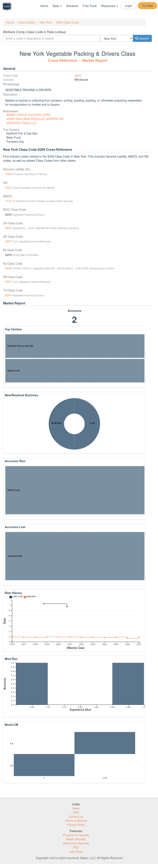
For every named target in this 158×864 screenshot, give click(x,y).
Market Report (94, 60)
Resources (108, 6)
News (76, 808)
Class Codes (27, 22)
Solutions (72, 6)
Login (128, 6)
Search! (143, 38)
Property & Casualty (76, 835)
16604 (9, 174)
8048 (8, 268)
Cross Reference (62, 60)
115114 (10, 201)
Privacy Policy (76, 825)
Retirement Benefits (76, 843)
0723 (8, 187)
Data (56, 6)
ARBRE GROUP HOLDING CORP (28, 115)
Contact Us (76, 816)
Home (44, 6)
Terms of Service (76, 820)
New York (46, 22)
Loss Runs (76, 851)
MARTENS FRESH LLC (21, 123)
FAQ (76, 812)
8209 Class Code (67, 22)
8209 (77, 75)
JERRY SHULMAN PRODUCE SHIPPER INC (35, 119)
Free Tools (90, 6)
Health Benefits (76, 839)
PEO (76, 847)
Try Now (147, 6)
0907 (8, 241)
